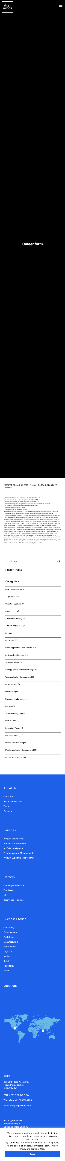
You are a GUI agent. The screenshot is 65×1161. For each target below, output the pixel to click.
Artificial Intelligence (13, 848)
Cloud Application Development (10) (20, 648)
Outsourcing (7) (11, 691)
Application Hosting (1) (15, 618)
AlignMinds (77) (12, 596)
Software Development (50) (16, 655)
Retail (6, 961)
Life (5, 895)
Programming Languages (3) (17, 699)
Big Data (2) (10, 633)
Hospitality (8, 966)
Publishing (8, 937)
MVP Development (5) (14, 589)
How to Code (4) (12, 721)
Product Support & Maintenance (19, 858)
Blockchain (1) (11, 640)
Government (9, 946)
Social (6, 970)
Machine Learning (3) (14, 735)
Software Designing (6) (15, 713)
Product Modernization (14, 843)
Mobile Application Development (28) (21, 750)
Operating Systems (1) (14, 604)
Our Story (8, 796)
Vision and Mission (12, 801)
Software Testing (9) (13, 662)
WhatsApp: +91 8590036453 (17, 1100)
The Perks (8, 890)
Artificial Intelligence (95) (15, 626)
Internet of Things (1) (14, 728)
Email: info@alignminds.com (17, 1105)
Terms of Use (37, 1149)
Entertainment (10, 932)
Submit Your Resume (13, 900)
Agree (32, 1154)
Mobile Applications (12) (15, 757)
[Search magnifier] (59, 561)
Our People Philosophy (14, 885)
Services (9, 830)
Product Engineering (13, 839)
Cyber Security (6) (12, 684)
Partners (7, 811)
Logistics (7, 951)
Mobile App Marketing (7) (16, 743)
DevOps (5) (10, 706)
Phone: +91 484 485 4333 (16, 1095)
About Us (10, 788)
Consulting (8, 927)
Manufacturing (10, 942)
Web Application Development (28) (20, 677)
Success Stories (14, 919)
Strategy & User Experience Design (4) (21, 669)
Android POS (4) (12, 611)
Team (6, 806)
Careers (9, 877)
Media (6, 956)
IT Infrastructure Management (18, 853)
